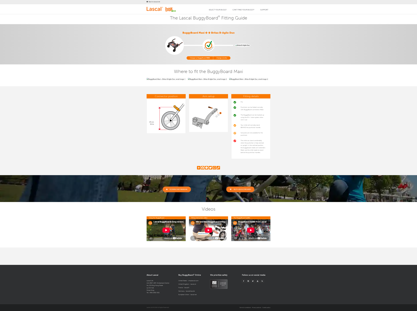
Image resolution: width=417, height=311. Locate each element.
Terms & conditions (245, 307)
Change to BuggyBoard (200, 58)
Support (264, 10)
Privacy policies (256, 307)
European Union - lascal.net (187, 294)
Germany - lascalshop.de (186, 291)
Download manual (179, 189)
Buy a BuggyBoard (242, 189)
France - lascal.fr (183, 287)
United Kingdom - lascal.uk (187, 284)
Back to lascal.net (154, 2)
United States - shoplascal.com (188, 280)
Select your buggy (218, 10)
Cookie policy (266, 307)
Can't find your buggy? (243, 10)
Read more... (232, 256)
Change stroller (221, 58)
